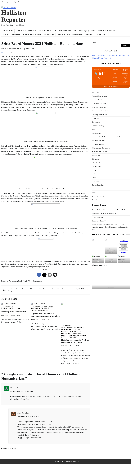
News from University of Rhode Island (104, 213)
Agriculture (13, 281)
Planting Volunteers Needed (13, 312)
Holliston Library (62, 31)
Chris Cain (64, 346)
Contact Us (100, 34)
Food (20, 281)
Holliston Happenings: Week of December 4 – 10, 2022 (75, 341)
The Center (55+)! (98, 196)
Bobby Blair (4, 315)
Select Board (45, 31)
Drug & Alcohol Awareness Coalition (74, 34)
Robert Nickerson (97, 217)
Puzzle (94, 177)
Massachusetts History (99, 152)
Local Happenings (98, 144)
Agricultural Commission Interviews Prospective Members (45, 315)
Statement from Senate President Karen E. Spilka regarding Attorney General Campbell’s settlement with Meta (110, 227)
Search (94, 42)
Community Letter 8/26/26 (100, 221)
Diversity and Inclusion (71, 331)
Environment (37, 309)
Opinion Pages (97, 166)
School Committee (11, 34)
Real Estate (95, 181)
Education (48, 307)
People (25, 281)
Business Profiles (97, 100)
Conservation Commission (103, 31)
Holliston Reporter (13, 16)
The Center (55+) (81, 31)
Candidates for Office (99, 103)
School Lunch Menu (32, 34)
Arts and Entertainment (72, 328)
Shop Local (8, 31)
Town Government (35, 281)
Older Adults (73, 335)
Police (94, 174)
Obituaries (49, 34)
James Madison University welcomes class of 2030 (108, 210)
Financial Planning (98, 126)
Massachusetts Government (101, 148)
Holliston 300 (96, 133)
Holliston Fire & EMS (99, 140)
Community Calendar (26, 31)
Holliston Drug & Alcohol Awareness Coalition (107, 137)
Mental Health (96, 155)
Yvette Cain (30, 49)
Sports (94, 192)
